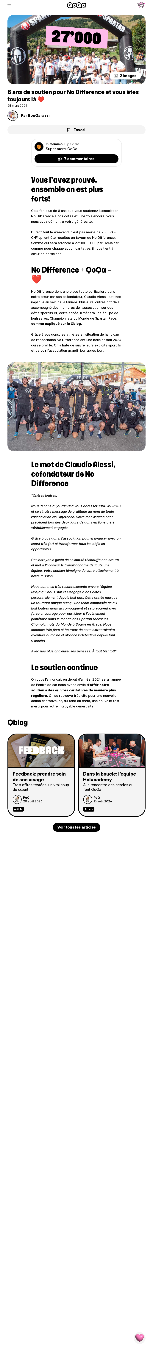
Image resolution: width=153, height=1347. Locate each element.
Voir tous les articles (76, 827)
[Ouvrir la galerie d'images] (76, 49)
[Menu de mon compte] (141, 5)
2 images (128, 76)
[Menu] (9, 5)
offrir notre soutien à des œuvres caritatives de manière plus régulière (73, 690)
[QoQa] (76, 5)
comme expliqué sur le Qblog (56, 324)
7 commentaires (79, 159)
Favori (79, 130)
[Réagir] (140, 1338)
